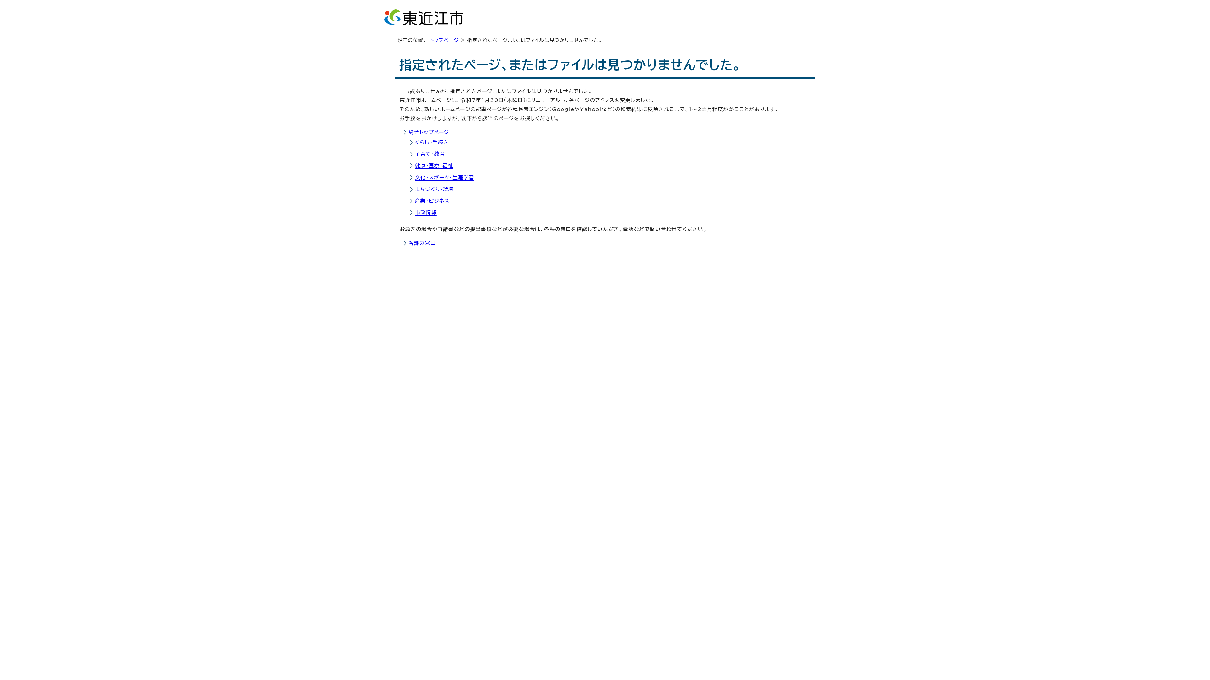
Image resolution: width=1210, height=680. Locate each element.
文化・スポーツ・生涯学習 (444, 177)
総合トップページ (429, 132)
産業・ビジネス (432, 200)
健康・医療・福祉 (434, 165)
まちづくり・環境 (434, 189)
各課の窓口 (422, 243)
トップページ (444, 40)
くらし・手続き (432, 142)
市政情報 (426, 212)
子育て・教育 (430, 153)
